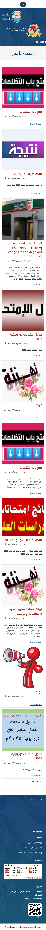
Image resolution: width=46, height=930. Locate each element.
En (23, 4)
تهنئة (39, 405)
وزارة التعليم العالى (35, 842)
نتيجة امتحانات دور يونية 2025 (23, 540)
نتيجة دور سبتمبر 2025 (28, 174)
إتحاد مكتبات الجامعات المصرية (30, 852)
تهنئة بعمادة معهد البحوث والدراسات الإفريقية (25, 611)
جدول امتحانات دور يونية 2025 (26, 756)
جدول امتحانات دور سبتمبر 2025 (25, 337)
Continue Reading (36, 124)
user (8, 116)
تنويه (39, 692)
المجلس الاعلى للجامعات (33, 847)
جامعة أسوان (37, 837)
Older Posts (38, 782)
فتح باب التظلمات (31, 112)
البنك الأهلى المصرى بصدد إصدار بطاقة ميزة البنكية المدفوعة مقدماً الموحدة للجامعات (25, 249)
